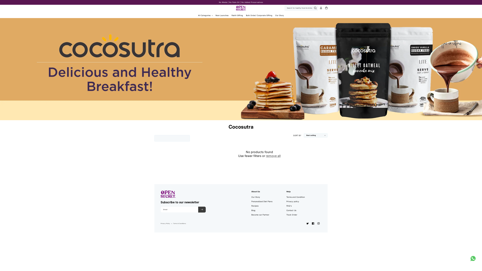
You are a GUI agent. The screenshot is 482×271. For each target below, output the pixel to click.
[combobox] (301, 8)
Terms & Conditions (179, 223)
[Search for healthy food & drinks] (315, 8)
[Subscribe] (202, 210)
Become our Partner (260, 215)
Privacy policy (292, 201)
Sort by (297, 135)
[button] (205, 15)
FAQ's (289, 206)
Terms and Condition (295, 197)
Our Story (255, 197)
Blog (253, 210)
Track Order (291, 215)
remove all (273, 156)
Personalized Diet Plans (261, 201)
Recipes (254, 206)
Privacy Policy (165, 223)
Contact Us (291, 210)
